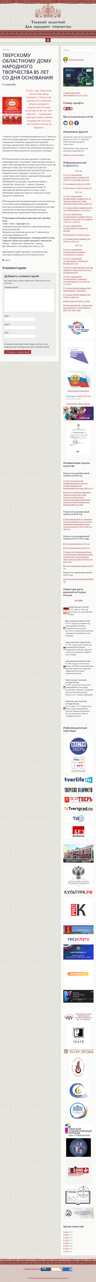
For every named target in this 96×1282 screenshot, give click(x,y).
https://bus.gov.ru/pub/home (78, 391)
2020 (67, 1237)
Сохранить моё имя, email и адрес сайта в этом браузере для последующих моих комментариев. (27, 345)
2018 (67, 1243)
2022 (67, 1232)
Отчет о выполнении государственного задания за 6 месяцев (75, 228)
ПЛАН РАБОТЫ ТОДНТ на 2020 (77, 301)
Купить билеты (76, 59)
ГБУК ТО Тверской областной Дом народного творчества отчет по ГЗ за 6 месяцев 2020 (78, 270)
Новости (7, 260)
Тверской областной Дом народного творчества (50, 1278)
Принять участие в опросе (73, 155)
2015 (67, 1251)
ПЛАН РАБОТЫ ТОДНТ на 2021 (77, 235)
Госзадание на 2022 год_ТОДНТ (77, 184)
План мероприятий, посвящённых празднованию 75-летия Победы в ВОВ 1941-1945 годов (77, 307)
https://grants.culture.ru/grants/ (78, 404)
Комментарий (11, 287)
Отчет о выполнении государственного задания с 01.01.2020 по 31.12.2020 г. (74, 252)
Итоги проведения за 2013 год (77, 544)
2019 (67, 1240)
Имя (7, 316)
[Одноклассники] (71, 123)
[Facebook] (77, 123)
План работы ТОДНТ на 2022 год (78, 188)
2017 (67, 1246)
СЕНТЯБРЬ (78, 600)
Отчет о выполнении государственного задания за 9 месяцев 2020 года (75, 261)
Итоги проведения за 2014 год (77, 548)
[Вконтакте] (66, 123)
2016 (67, 1248)
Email (7, 324)
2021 (67, 1235)
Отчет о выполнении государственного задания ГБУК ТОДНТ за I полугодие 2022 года (76, 177)
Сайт (6, 333)
